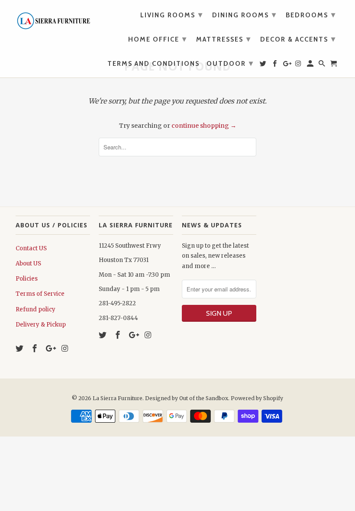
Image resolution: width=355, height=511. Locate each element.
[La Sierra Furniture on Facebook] (35, 348)
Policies (27, 278)
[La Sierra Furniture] (53, 18)
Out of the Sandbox (203, 398)
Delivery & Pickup (41, 324)
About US (28, 263)
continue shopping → (203, 125)
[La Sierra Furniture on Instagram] (65, 348)
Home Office (157, 39)
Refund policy (35, 309)
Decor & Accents (298, 39)
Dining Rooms (244, 14)
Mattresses (223, 39)
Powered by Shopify (257, 398)
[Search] (322, 65)
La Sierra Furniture (117, 398)
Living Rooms (171, 14)
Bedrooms (311, 14)
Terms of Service (40, 294)
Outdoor (230, 63)
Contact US (31, 248)
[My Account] (311, 65)
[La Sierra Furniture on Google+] (50, 348)
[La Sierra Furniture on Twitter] (20, 348)
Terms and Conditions (153, 64)
